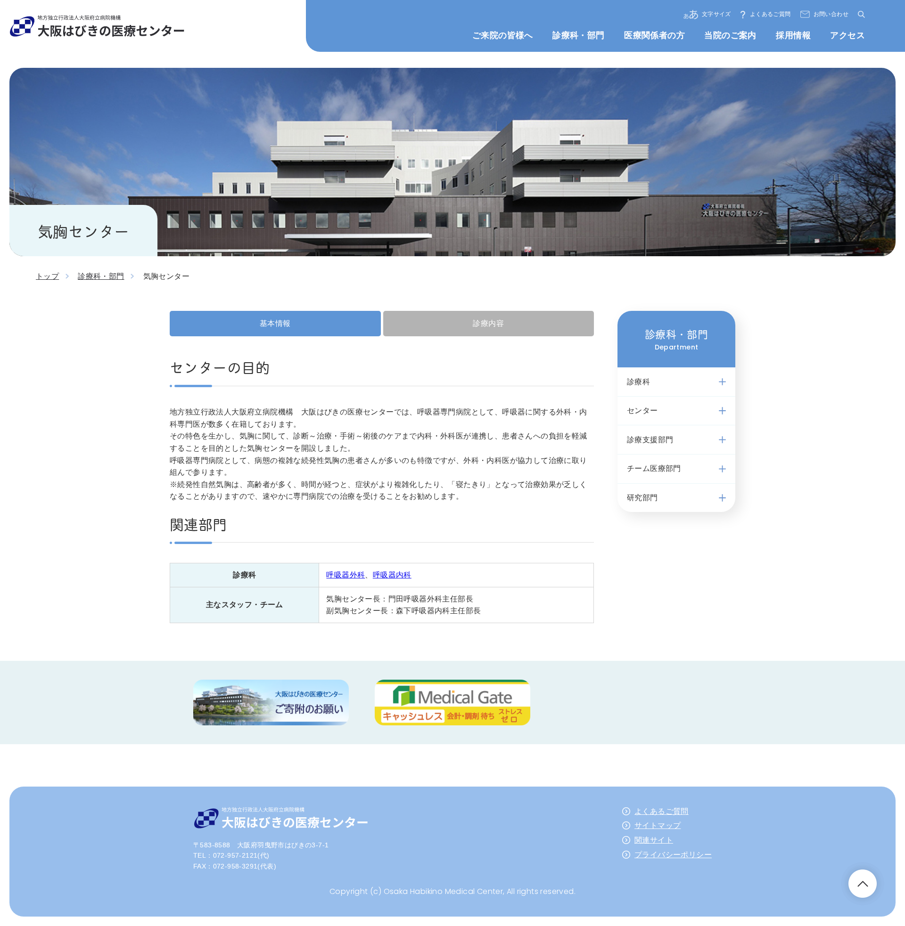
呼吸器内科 (392, 575)
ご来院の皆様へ (502, 35)
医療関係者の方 (654, 35)
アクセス (847, 35)
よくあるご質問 (770, 14)
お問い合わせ (831, 14)
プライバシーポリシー (673, 855)
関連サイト (653, 840)
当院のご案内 (730, 35)
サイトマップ (657, 825)
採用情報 (793, 35)
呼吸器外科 (345, 575)
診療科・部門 (578, 35)
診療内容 (488, 323)
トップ (47, 276)
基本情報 (275, 323)
